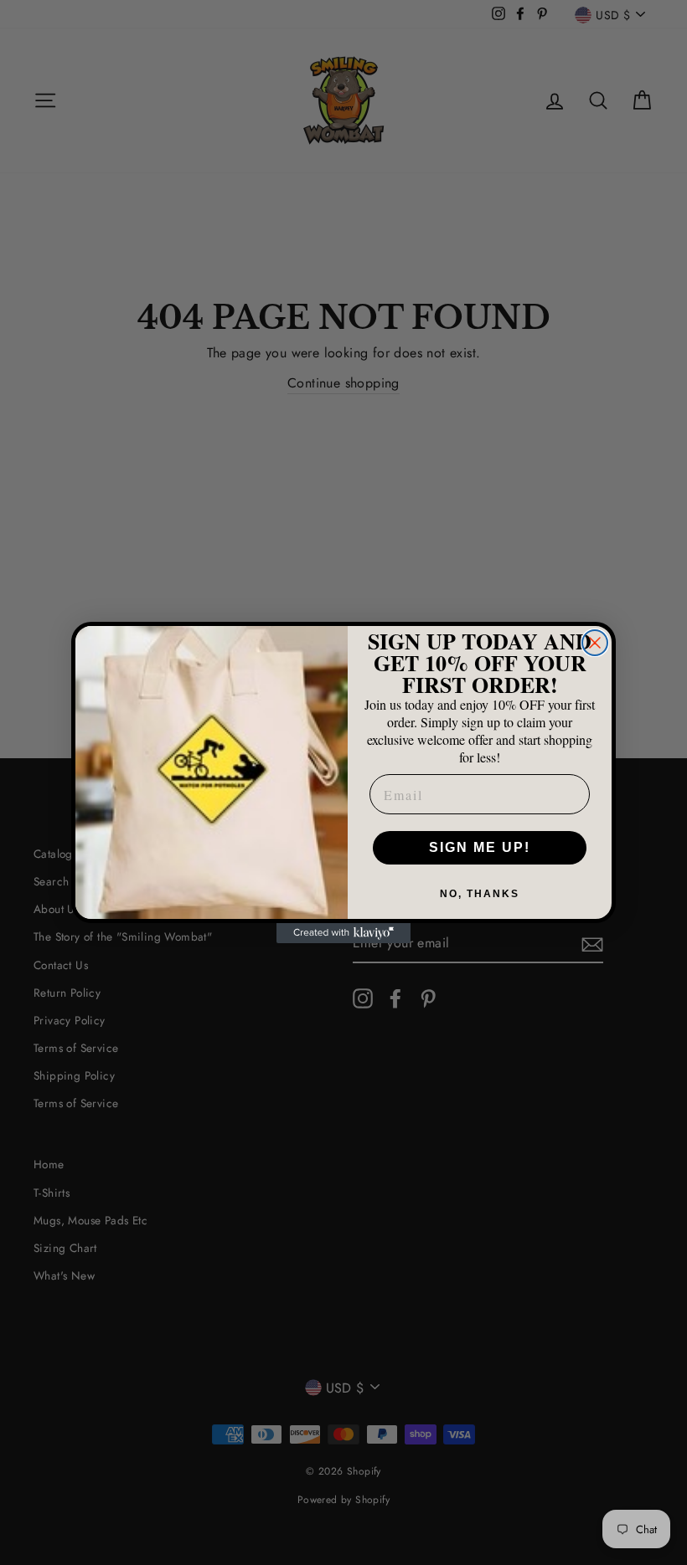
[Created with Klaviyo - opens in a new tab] (343, 933)
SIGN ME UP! (479, 847)
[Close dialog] (594, 642)
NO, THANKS (479, 894)
